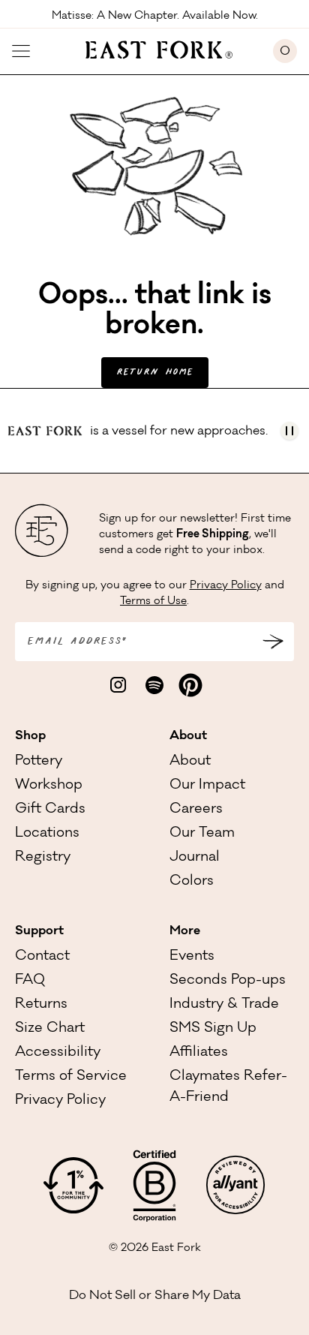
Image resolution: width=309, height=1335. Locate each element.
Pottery (38, 761)
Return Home (155, 372)
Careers (196, 809)
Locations (47, 833)
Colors (192, 881)
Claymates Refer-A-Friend (228, 1087)
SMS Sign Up (213, 1029)
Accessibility (57, 1053)
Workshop (48, 785)
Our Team (202, 833)
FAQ (30, 981)
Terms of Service (71, 1077)
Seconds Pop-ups (228, 981)
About (188, 736)
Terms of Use (153, 602)
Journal (195, 857)
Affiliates (199, 1053)
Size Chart (50, 1029)
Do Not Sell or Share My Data (155, 1296)
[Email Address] (273, 641)
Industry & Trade (224, 1005)
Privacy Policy (226, 586)
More (185, 931)
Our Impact (207, 785)
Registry (42, 857)
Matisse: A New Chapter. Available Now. (155, 15)
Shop (30, 736)
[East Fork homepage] (151, 48)
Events (192, 957)
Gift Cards (50, 809)
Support (39, 931)
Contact (42, 957)
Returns (41, 1005)
